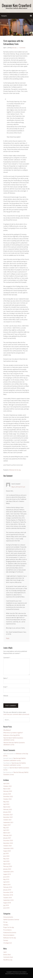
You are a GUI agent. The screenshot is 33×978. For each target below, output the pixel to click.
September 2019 (8, 871)
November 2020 (8, 843)
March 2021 (6, 833)
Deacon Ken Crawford (16, 5)
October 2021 (7, 820)
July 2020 (6, 853)
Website (5, 696)
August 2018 (7, 903)
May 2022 (6, 801)
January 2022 (7, 812)
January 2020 (7, 869)
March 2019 (6, 884)
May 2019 (6, 879)
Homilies (5, 925)
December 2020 (8, 840)
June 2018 (6, 908)
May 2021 (6, 827)
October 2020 (7, 846)
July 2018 (6, 905)
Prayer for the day (8, 927)
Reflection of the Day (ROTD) (11, 735)
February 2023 (7, 791)
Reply (7, 638)
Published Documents (9, 932)
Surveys (5, 940)
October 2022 (7, 799)
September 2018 (8, 900)
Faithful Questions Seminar (11, 919)
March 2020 (6, 864)
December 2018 (8, 892)
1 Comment (22, 47)
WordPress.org (7, 960)
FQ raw (5, 922)
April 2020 (6, 861)
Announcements (8, 917)
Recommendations (8, 935)
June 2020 (6, 856)
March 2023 (6, 789)
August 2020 (7, 851)
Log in (5, 952)
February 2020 (7, 866)
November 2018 (8, 895)
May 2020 (6, 858)
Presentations (7, 930)
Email (5, 687)
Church (7, 973)
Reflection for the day (15, 470)
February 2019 (7, 887)
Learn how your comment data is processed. (16, 714)
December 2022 (8, 796)
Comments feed (8, 957)
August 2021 (7, 825)
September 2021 (8, 822)
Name (5, 678)
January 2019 (7, 890)
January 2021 (7, 838)
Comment (6, 657)
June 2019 (6, 877)
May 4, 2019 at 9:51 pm (18, 487)
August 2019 (7, 874)
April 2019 (6, 882)
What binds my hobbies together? (13, 732)
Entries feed (6, 954)
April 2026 (6, 783)
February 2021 (7, 835)
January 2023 (7, 794)
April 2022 (6, 804)
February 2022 (7, 809)
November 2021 (8, 817)
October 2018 (7, 897)
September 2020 (8, 848)
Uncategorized (7, 943)
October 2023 (7, 786)
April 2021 (6, 830)
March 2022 (6, 807)
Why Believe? (7, 730)
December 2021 (8, 814)
